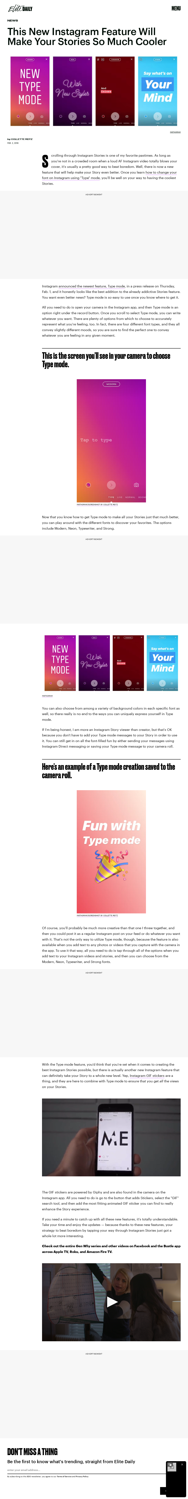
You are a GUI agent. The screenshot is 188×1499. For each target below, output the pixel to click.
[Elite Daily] (20, 8)
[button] (111, 1302)
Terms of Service (64, 1476)
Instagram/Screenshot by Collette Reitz (97, 504)
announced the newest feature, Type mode (92, 286)
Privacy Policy (82, 1476)
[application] (111, 1302)
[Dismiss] (182, 1464)
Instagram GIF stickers (147, 1076)
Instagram (175, 132)
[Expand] (170, 1464)
